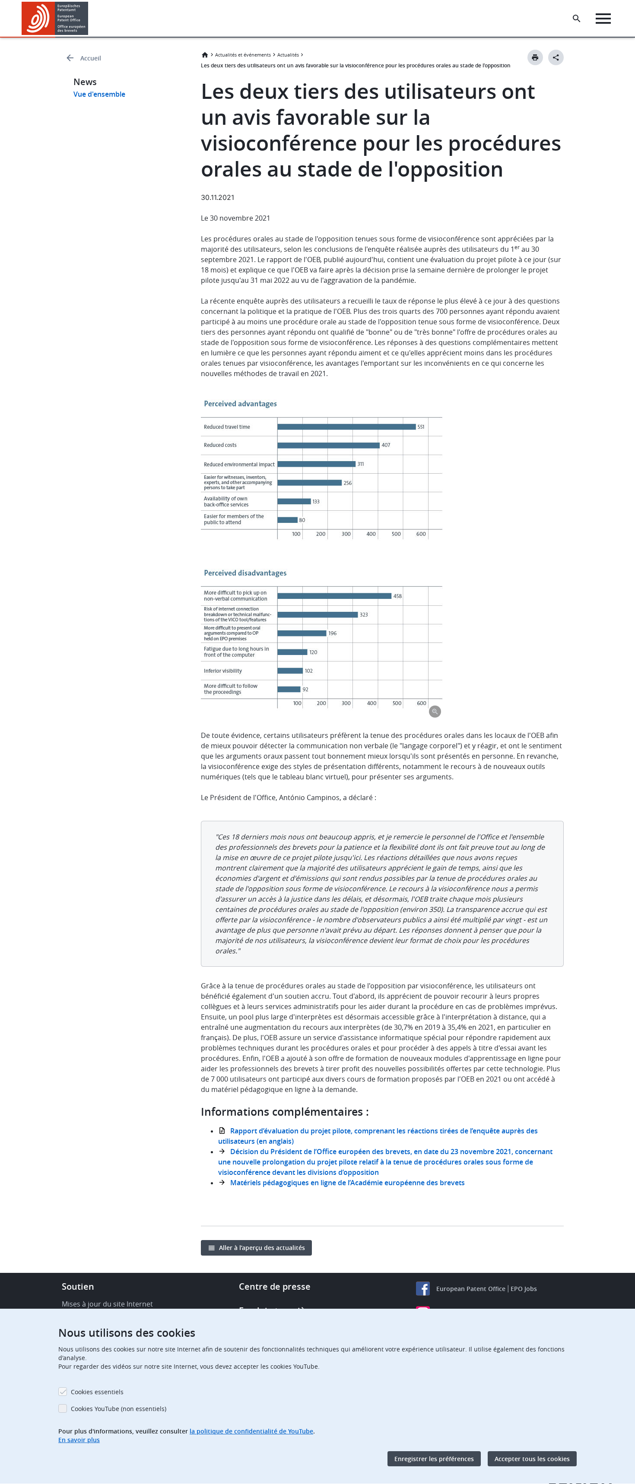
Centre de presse (275, 1286)
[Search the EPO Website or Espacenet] (576, 18)
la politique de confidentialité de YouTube (251, 1431)
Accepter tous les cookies (532, 1459)
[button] (90, 18)
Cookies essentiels (97, 1392)
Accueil (90, 58)
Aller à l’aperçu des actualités (262, 1248)
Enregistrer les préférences (434, 1459)
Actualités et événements (243, 54)
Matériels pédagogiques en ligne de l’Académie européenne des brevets (347, 1182)
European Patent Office (470, 1289)
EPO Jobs (524, 1289)
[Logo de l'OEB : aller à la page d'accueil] (55, 18)
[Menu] (603, 18)
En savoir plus (79, 1440)
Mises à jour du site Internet (107, 1304)
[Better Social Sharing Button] (556, 57)
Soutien (78, 1286)
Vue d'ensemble (99, 94)
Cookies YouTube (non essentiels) (118, 1409)
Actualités (288, 54)
